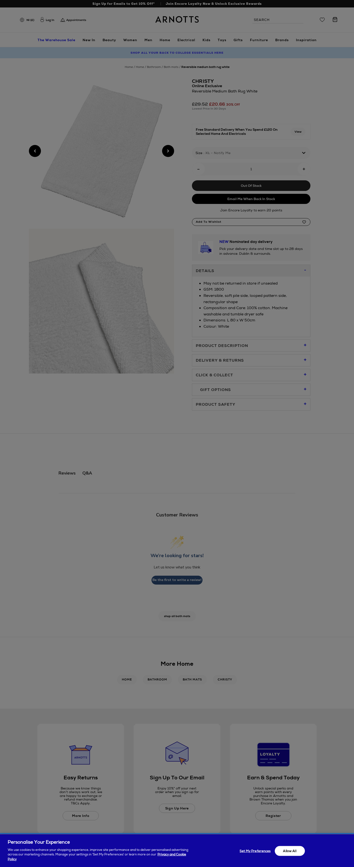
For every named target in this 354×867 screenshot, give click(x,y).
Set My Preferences (255, 851)
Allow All (289, 851)
